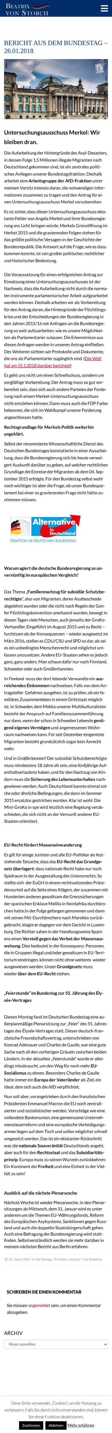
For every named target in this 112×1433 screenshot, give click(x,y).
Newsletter (60, 1259)
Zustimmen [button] (31, 1425)
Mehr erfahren (80, 1425)
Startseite (75, 1259)
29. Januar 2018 (19, 1259)
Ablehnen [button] (56, 1425)
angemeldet (39, 1305)
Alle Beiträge (43, 1259)
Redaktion (95, 1259)
